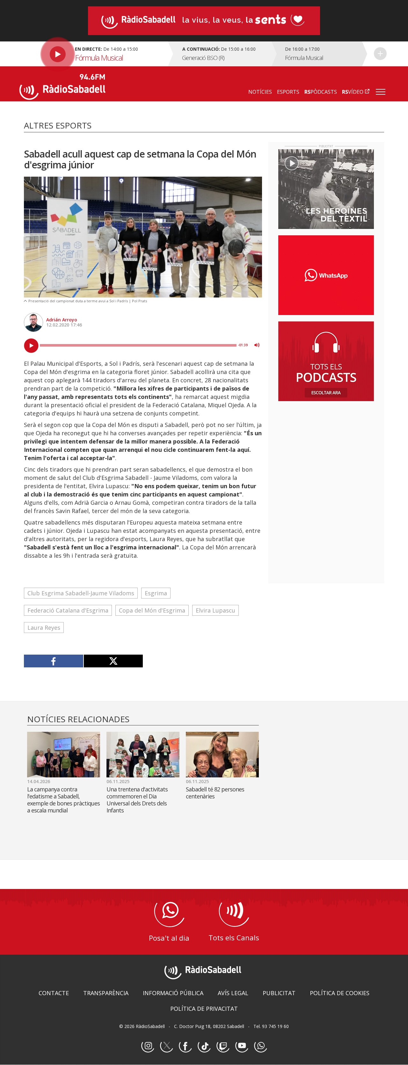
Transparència (105, 993)
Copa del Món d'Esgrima (152, 610)
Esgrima (156, 593)
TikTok (204, 1046)
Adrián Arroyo (61, 320)
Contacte (54, 993)
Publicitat (279, 993)
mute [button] (257, 345)
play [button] (31, 345)
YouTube (241, 1046)
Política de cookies (339, 993)
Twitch (222, 1046)
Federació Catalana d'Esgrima (67, 610)
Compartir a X (113, 661)
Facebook (185, 1046)
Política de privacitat (204, 1008)
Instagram (147, 1046)
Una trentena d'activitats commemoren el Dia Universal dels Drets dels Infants (137, 799)
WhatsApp (260, 1046)
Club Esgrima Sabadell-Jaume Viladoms (80, 593)
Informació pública (173, 993)
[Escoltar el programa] (93, 53)
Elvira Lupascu (215, 610)
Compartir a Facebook (54, 661)
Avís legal (233, 993)
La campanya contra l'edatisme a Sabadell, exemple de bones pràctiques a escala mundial (63, 799)
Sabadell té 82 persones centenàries (215, 792)
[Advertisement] (326, 447)
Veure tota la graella (380, 53)
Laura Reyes (43, 627)
